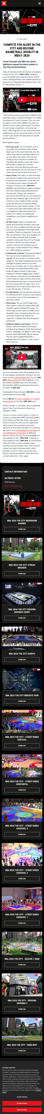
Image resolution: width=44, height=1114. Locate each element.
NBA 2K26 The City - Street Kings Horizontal (22, 783)
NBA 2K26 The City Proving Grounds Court (22, 610)
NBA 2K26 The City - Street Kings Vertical (22, 738)
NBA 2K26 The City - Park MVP (22, 1045)
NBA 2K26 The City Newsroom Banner (22, 522)
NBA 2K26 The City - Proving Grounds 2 (22, 1002)
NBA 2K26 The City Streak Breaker (22, 566)
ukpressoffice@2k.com (13, 486)
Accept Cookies (22, 1103)
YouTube (36, 399)
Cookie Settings (22, 1097)
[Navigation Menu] (39, 3)
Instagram (26, 399)
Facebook (9, 401)
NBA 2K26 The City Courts (22, 653)
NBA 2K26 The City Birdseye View (22, 695)
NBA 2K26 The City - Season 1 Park (22, 959)
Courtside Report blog (22, 378)
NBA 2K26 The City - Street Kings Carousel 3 (22, 827)
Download (22, 529)
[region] (22, 1087)
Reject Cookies (22, 1110)
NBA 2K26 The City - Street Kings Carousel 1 (22, 916)
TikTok (19, 399)
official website (13, 380)
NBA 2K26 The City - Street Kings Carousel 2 (22, 871)
